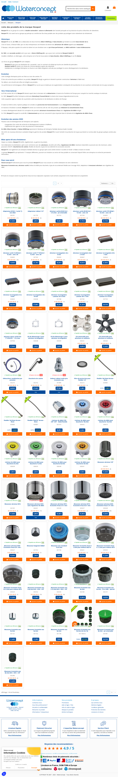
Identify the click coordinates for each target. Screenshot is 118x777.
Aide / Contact (13, 2)
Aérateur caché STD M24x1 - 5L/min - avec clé (105, 212)
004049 (59, 341)
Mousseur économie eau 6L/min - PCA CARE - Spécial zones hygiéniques (105, 589)
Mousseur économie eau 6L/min (82, 588)
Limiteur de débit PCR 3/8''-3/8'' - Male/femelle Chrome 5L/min (59, 421)
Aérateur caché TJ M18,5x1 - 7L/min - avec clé (12, 253)
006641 (82, 466)
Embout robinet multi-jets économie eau (59, 379)
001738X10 (82, 634)
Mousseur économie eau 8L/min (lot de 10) (82, 630)
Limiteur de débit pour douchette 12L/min (105, 421)
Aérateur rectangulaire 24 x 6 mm (59, 253)
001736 (59, 550)
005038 (59, 508)
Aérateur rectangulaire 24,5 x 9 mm (82, 253)
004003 (12, 257)
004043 (59, 257)
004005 (105, 215)
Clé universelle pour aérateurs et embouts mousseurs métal (82, 338)
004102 (36, 592)
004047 (82, 257)
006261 (36, 508)
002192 (36, 383)
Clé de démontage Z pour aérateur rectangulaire (59, 337)
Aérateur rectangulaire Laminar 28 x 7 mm (82, 295)
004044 (105, 257)
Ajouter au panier (13, 225)
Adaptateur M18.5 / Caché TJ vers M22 (12, 212)
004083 (105, 383)
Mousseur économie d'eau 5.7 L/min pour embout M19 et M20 (105, 547)
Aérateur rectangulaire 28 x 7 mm (105, 253)
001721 (12, 634)
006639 (36, 466)
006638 (12, 466)
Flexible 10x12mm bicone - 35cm (105, 379)
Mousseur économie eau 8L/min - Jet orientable (105, 630)
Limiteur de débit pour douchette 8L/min (59, 463)
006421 (82, 341)
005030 (105, 550)
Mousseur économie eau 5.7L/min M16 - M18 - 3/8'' (59, 588)
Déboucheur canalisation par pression (12, 379)
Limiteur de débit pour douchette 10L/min (82, 421)
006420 (105, 341)
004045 (12, 299)
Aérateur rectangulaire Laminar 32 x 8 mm (105, 295)
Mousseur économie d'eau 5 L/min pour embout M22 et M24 (82, 547)
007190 (105, 299)
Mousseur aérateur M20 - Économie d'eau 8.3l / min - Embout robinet (12, 547)
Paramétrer (21, 767)
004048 (36, 341)
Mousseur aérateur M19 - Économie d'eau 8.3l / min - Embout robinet (82, 505)
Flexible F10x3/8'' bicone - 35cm (35, 421)
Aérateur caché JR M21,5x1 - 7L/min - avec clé (82, 212)
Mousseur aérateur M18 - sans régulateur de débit (35, 504)
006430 (59, 592)
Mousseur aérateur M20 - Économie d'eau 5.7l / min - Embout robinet (105, 505)
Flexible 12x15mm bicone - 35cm (12, 421)
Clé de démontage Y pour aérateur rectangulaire (35, 337)
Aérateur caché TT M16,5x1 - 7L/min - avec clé (35, 253)
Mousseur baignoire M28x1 (36, 546)
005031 (82, 550)
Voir (36, 392)
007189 (82, 299)
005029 (12, 592)
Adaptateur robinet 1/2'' (36, 211)
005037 (82, 508)
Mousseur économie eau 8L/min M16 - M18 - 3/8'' (12, 672)
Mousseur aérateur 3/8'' (105, 462)
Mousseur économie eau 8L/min (12, 630)
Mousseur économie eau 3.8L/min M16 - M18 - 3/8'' (35, 588)
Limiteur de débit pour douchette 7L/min (35, 463)
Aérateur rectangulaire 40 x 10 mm (36, 295)
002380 (12, 675)
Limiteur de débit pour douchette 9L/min (82, 463)
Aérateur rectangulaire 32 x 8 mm (12, 295)
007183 (36, 257)
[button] (4, 774)
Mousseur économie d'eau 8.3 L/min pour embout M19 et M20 (13, 589)
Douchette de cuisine (36, 378)
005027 (12, 550)
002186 (82, 592)
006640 (59, 466)
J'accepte (34, 767)
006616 (105, 424)
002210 (12, 383)
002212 (82, 383)
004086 (12, 424)
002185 (12, 508)
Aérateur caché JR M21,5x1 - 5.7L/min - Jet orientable (59, 212)
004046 (36, 299)
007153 (59, 215)
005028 (105, 508)
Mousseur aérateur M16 (12, 504)
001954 (36, 550)
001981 (105, 634)
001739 (36, 215)
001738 (59, 634)
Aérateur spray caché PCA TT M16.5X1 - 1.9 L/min (12, 337)
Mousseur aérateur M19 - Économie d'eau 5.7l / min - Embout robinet (59, 505)
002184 (105, 466)
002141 (105, 592)
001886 (59, 383)
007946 (12, 341)
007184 (82, 215)
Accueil (4, 2)
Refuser (8, 767)
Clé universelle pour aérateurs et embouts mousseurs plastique (105, 338)
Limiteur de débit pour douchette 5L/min (12, 463)
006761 (12, 215)
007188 (59, 299)
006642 (82, 424)
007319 (59, 424)
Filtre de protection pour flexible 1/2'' (82, 379)
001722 (36, 634)
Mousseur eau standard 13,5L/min (59, 546)
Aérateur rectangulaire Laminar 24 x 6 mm (59, 295)
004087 (36, 424)
